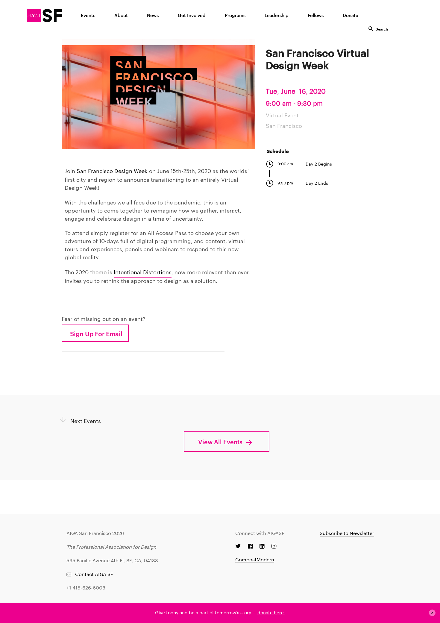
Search (382, 28)
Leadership (277, 15)
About (121, 15)
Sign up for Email (96, 333)
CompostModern (254, 559)
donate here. (271, 612)
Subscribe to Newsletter (347, 533)
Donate (350, 15)
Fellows (316, 15)
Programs (235, 15)
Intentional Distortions (143, 271)
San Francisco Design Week (112, 170)
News (153, 15)
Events (88, 15)
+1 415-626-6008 (85, 587)
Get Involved (192, 15)
